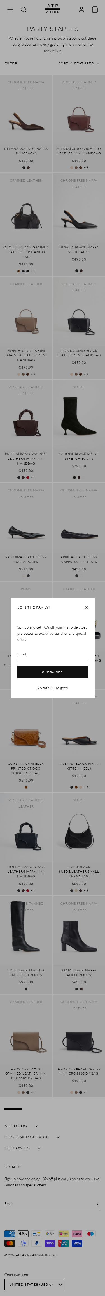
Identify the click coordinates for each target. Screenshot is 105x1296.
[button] (86, 608)
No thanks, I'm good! (52, 688)
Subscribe (52, 672)
